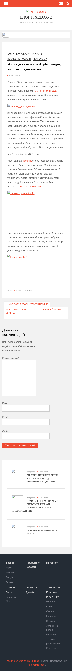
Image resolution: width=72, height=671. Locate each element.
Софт (9, 592)
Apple (10, 54)
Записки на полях (52, 627)
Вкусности (51, 634)
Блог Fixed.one (36, 17)
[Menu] (5, 3)
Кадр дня (51, 616)
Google (9, 577)
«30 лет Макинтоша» (46, 90)
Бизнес (10, 562)
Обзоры (10, 587)
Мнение (50, 601)
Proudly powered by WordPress (22, 660)
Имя (4, 403)
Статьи (50, 611)
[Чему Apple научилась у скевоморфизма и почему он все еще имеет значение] (17, 501)
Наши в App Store (12, 599)
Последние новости (19, 58)
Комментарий (10, 358)
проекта (27, 160)
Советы (50, 606)
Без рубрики (23, 54)
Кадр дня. (37, 54)
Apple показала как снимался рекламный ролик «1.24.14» (33, 311)
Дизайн (30, 592)
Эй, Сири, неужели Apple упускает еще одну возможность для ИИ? (42, 478)
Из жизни (51, 620)
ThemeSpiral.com (35, 664)
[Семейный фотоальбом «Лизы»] (17, 530)
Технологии (40, 58)
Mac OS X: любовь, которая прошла (28, 304)
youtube (27, 290)
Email (5, 417)
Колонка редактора (52, 594)
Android (10, 572)
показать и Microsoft (30, 186)
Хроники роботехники (53, 641)
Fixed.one (51, 648)
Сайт (5, 431)
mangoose (31, 471)
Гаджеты (31, 587)
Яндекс (9, 582)
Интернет (52, 562)
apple (10, 290)
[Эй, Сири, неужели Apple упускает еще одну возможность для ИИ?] (6, 34)
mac (18, 290)
